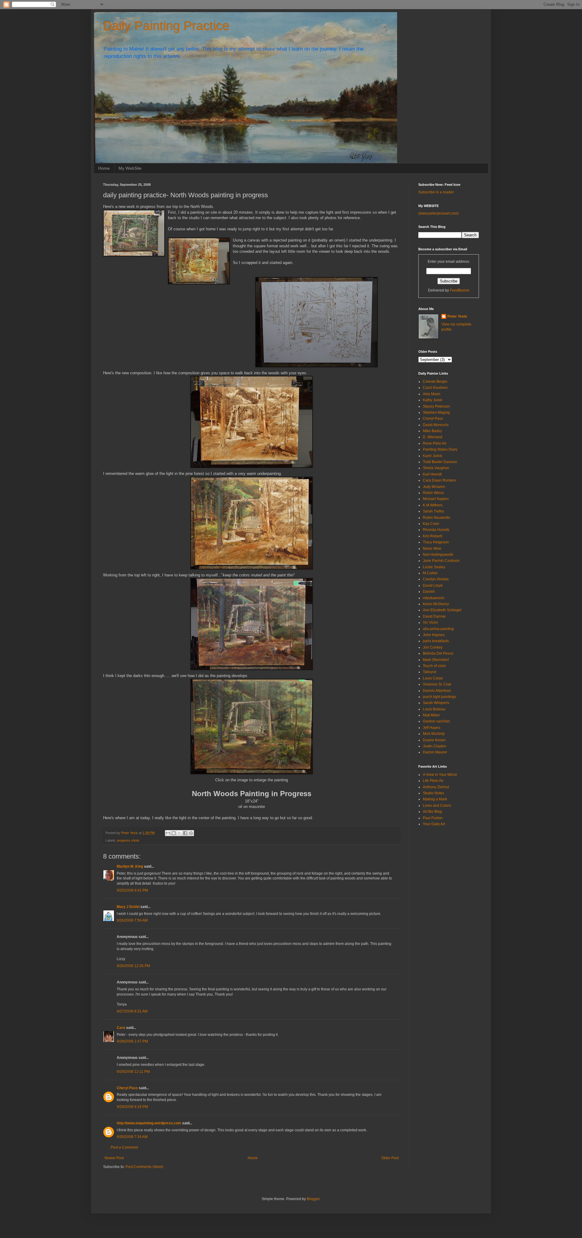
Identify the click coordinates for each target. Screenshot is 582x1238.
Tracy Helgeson (436, 542)
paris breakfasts (436, 641)
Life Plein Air (433, 781)
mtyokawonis (433, 598)
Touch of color (434, 666)
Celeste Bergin (435, 381)
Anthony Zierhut (436, 787)
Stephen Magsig (436, 412)
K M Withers (433, 505)
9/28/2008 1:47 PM (132, 1041)
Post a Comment (124, 1147)
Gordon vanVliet (436, 721)
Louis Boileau (434, 709)
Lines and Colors (437, 805)
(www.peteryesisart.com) (438, 213)
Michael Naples (436, 499)
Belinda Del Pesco (438, 653)
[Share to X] (179, 833)
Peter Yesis (457, 316)
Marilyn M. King (130, 866)
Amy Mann (431, 394)
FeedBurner (460, 290)
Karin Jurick (432, 456)
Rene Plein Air (435, 443)
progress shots (128, 840)
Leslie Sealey (434, 567)
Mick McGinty (434, 734)
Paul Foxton (433, 818)
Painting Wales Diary (440, 449)
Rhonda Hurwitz (436, 530)
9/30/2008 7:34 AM (132, 1137)
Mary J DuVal (128, 907)
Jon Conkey (433, 647)
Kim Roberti (432, 536)
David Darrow (434, 616)
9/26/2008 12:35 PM (133, 966)
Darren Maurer (435, 752)
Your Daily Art (434, 824)
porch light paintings (439, 697)
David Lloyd (433, 585)
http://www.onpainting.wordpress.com (149, 1123)
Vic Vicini (430, 622)
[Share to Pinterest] (191, 833)
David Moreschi (436, 425)
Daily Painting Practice (166, 26)
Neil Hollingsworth (438, 554)
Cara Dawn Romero (439, 480)
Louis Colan (433, 678)
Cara (121, 1028)
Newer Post (114, 1158)
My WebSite (130, 168)
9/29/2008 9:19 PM (132, 1107)
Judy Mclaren (434, 487)
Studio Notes (433, 793)
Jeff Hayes (431, 728)
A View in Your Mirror (440, 774)
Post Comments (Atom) (144, 1167)
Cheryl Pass (127, 1088)
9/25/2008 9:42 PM (132, 890)
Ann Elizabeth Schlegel (442, 610)
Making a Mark (435, 799)
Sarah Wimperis (436, 703)
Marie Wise (432, 548)
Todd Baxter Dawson (440, 462)
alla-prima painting (438, 629)
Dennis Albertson (437, 691)
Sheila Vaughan (436, 468)
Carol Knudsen (435, 387)
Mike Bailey (432, 431)
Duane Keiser (434, 740)
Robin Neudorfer (436, 518)
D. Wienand (432, 437)
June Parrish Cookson (441, 561)
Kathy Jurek (432, 400)
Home (104, 168)
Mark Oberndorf (436, 660)
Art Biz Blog (432, 811)
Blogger (313, 1199)
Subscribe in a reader (436, 192)
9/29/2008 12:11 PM (133, 1071)
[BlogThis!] (174, 833)
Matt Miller (431, 715)
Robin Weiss (433, 493)
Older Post (390, 1158)
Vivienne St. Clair (437, 684)
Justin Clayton (434, 746)
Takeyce (429, 672)
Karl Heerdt (432, 474)
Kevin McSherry (436, 604)
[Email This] (168, 833)
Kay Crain (431, 524)
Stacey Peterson (436, 406)
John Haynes (434, 635)
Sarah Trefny (433, 511)
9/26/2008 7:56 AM (132, 920)
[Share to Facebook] (185, 833)
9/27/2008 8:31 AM (132, 1011)
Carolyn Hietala (436, 579)
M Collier (430, 573)
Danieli (429, 591)
